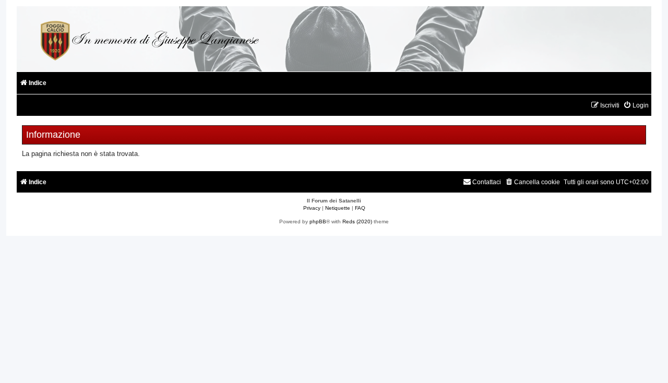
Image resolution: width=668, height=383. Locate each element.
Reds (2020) (357, 221)
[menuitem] (636, 106)
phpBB (317, 221)
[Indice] (148, 39)
